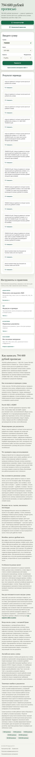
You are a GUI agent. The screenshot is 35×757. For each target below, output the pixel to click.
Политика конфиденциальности (9, 751)
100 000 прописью (11, 738)
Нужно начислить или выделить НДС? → (17, 67)
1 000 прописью (7, 732)
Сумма (4, 39)
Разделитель (27, 54)
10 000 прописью (28, 732)
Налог (4, 47)
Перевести (17, 63)
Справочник (15, 748)
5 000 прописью (17, 732)
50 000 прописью (12, 735)
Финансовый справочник (18, 27)
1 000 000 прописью (23, 738)
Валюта (5, 54)
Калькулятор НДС (18, 22)
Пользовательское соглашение (9, 754)
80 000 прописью (23, 735)
